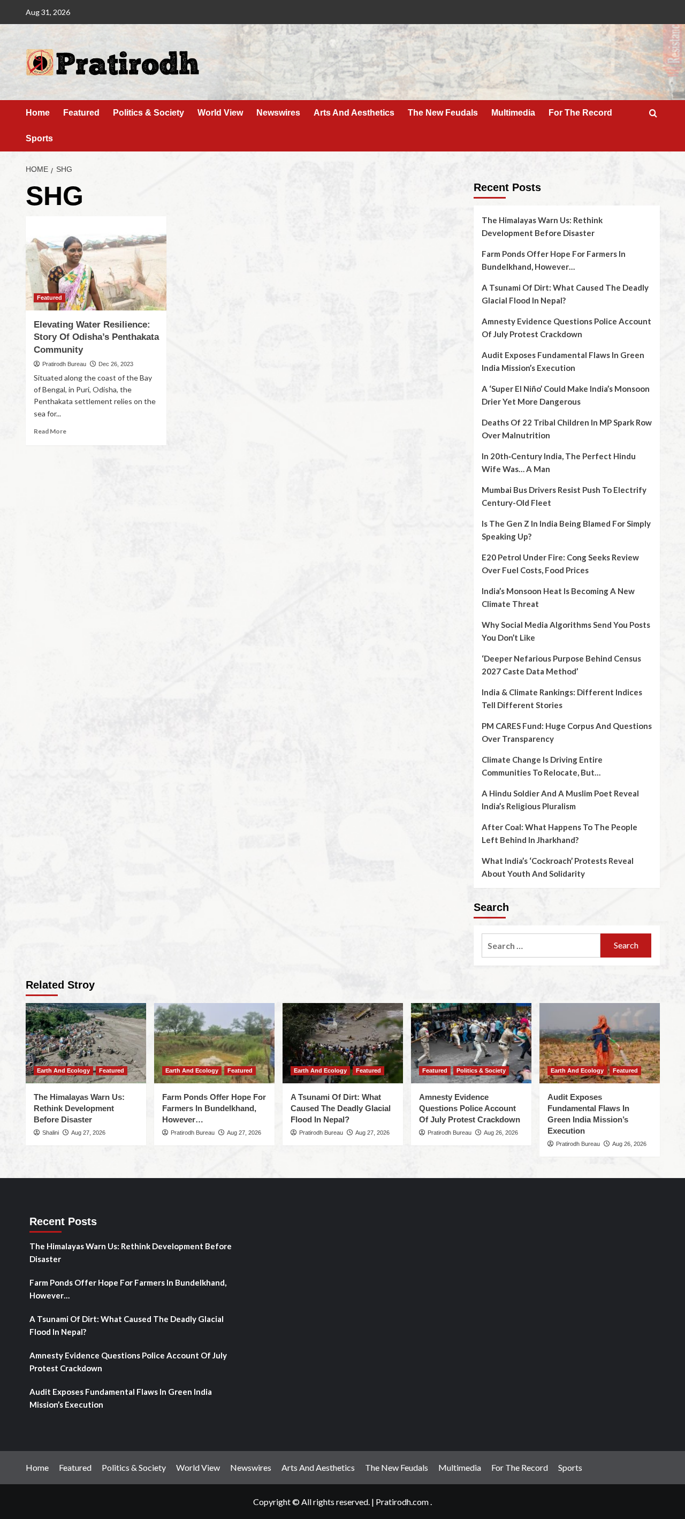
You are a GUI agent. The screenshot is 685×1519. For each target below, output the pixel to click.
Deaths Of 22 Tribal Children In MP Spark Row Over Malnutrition (567, 428)
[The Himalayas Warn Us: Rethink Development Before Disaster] (86, 1043)
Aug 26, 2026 (501, 1132)
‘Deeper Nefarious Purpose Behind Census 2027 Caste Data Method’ (561, 665)
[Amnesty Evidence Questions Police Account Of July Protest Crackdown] (471, 1043)
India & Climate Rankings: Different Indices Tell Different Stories (562, 698)
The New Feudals (443, 112)
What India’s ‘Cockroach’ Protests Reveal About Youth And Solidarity (558, 867)
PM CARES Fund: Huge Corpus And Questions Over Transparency (567, 732)
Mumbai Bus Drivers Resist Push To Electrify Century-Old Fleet (564, 496)
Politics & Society (148, 112)
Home (38, 112)
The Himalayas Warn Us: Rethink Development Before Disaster (542, 226)
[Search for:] (541, 945)
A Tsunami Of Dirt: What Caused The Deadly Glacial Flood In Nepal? (565, 294)
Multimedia (513, 112)
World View (220, 112)
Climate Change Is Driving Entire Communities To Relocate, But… (542, 766)
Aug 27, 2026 (88, 1132)
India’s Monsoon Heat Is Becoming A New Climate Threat (558, 597)
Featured (81, 112)
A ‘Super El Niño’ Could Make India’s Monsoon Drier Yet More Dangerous (566, 395)
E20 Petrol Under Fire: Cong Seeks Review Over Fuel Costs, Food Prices (560, 563)
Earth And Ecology (63, 1070)
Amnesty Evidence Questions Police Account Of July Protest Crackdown (566, 327)
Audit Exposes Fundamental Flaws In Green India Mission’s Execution (563, 361)
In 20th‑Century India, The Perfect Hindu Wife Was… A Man (559, 462)
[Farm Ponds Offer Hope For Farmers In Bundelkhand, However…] (214, 1043)
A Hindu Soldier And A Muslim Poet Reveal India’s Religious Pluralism (560, 799)
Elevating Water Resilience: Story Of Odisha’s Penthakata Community (96, 337)
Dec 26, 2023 (115, 364)
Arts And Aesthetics (354, 112)
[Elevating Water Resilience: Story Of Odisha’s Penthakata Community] (96, 263)
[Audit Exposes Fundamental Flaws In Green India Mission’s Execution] (599, 1043)
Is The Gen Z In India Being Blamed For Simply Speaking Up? (566, 530)
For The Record (580, 112)
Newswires (278, 112)
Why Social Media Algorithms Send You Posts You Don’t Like (566, 631)
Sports (39, 138)
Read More (50, 431)
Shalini (50, 1132)
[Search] (653, 113)
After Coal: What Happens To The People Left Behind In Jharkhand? (559, 833)
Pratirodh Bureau (64, 364)
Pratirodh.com (402, 1502)
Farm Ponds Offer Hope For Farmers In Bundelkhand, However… (554, 260)
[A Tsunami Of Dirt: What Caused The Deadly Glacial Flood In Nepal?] (343, 1043)
